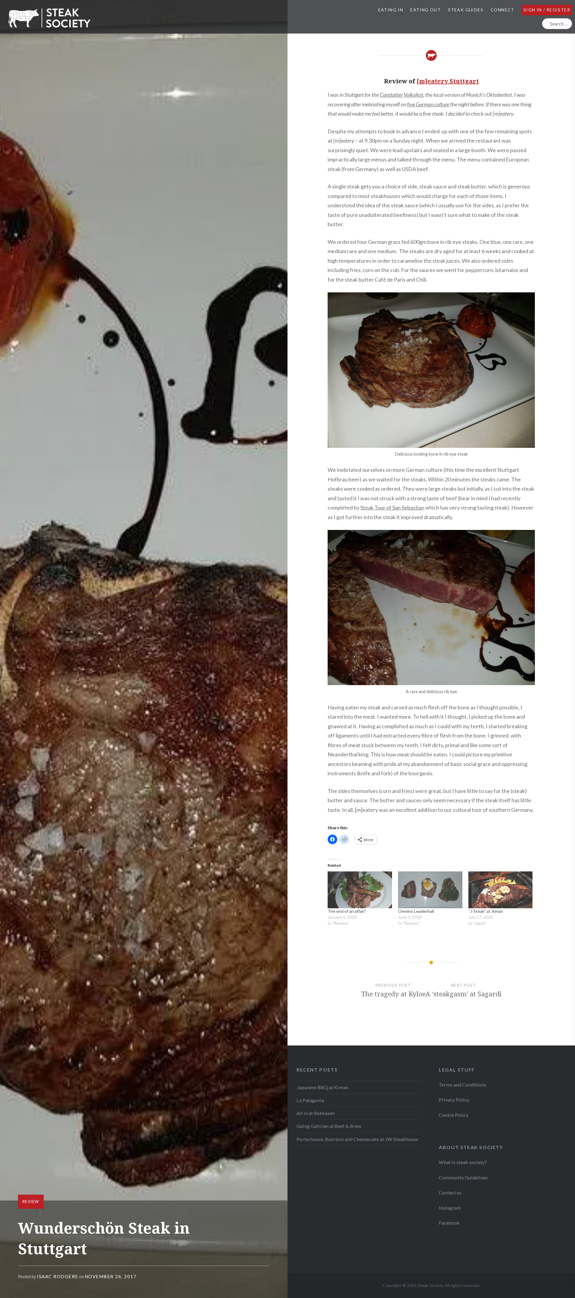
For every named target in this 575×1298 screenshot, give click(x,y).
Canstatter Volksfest (401, 94)
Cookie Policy (453, 1115)
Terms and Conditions (462, 1084)
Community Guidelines (463, 1177)
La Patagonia (310, 1100)
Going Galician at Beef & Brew (328, 1126)
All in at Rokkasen (315, 1113)
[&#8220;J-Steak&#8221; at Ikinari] (500, 889)
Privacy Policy (454, 1099)
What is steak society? (463, 1162)
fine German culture (428, 104)
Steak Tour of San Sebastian (392, 507)
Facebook (449, 1223)
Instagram (450, 1208)
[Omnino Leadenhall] (430, 889)
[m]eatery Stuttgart (448, 81)
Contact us (450, 1192)
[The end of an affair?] (360, 889)
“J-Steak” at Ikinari (485, 911)
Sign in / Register (546, 9)
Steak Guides (465, 9)
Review (30, 1201)
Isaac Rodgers (57, 1276)
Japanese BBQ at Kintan (322, 1087)
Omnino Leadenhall (416, 911)
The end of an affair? (347, 911)
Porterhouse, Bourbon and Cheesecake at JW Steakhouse (357, 1139)
